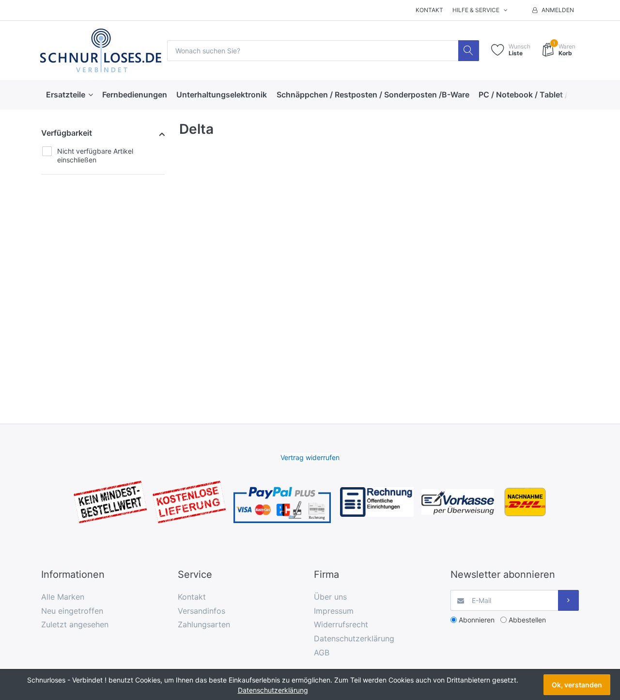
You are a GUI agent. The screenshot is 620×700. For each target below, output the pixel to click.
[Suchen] (468, 50)
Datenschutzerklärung (354, 638)
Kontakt (429, 10)
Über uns (330, 597)
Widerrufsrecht (341, 624)
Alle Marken (62, 597)
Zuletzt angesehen (74, 624)
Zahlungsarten (204, 624)
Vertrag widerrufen (310, 457)
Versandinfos (201, 611)
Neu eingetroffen (72, 611)
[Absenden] (568, 600)
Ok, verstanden (577, 685)
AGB (321, 652)
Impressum (334, 611)
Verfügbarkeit (66, 133)
